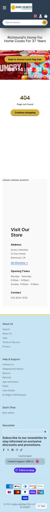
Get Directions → (19, 263)
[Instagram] (17, 450)
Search (6, 329)
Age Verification (10, 382)
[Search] (44, 22)
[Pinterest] (12, 450)
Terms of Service (11, 342)
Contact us (8, 364)
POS (29, 504)
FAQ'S (5, 386)
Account (40, 16)
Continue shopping (25, 112)
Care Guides (8, 390)
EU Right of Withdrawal (14, 395)
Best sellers (8, 412)
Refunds (6, 377)
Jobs (4, 338)
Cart (46, 16)
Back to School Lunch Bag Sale (25, 59)
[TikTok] (21, 450)
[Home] (21, 7)
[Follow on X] (8, 450)
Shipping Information (12, 369)
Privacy (6, 346)
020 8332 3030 (19, 297)
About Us (7, 333)
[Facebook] (3, 450)
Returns (6, 373)
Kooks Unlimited (19, 504)
